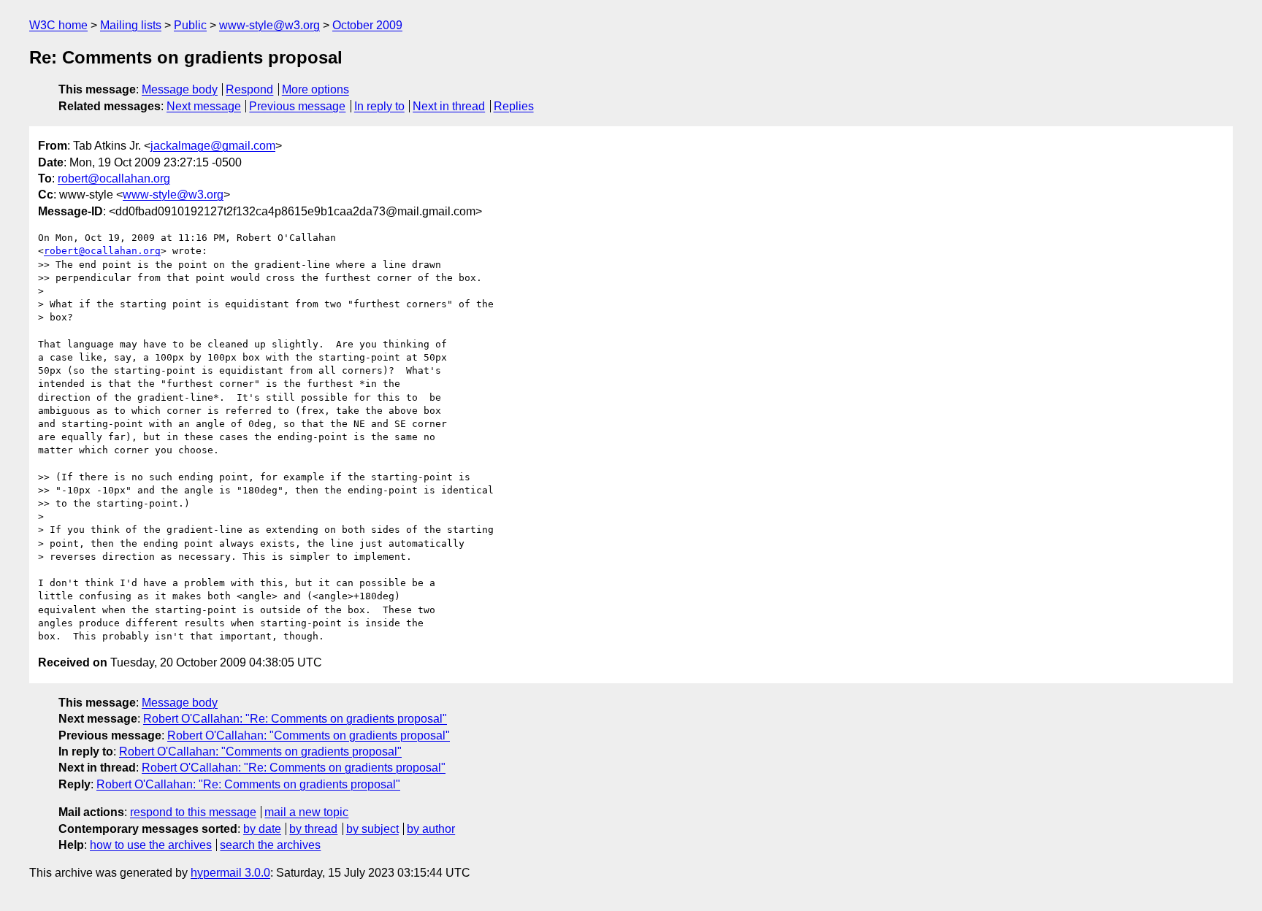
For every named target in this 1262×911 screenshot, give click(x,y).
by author (431, 829)
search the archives (270, 845)
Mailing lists (130, 25)
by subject (372, 829)
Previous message (297, 106)
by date (262, 829)
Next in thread (449, 106)
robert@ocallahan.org (114, 178)
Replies (514, 106)
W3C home (58, 25)
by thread (313, 829)
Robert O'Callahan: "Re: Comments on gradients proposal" (295, 718)
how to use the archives (151, 845)
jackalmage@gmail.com (212, 145)
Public (190, 25)
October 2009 (367, 25)
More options (315, 89)
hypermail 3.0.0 (230, 872)
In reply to (379, 106)
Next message (204, 106)
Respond (249, 89)
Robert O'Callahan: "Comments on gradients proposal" (308, 735)
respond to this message (193, 812)
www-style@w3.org (269, 25)
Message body (180, 89)
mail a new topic (306, 812)
